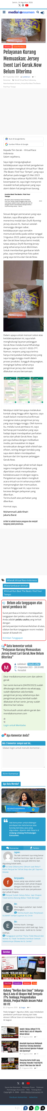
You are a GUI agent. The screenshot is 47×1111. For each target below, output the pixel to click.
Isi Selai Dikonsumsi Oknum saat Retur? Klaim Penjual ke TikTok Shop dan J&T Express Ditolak (22, 869)
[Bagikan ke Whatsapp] (37, 1108)
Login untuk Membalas (15, 725)
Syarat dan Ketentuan (12, 1087)
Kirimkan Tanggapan (13, 638)
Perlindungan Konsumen (16, 1090)
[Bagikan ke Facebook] (25, 1108)
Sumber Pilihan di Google (18, 144)
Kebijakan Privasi (28, 1087)
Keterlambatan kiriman (11, 83)
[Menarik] (5, 718)
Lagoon (17, 852)
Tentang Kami (36, 1090)
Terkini (36, 848)
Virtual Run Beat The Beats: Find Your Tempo (23, 593)
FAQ (28, 1090)
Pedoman (39, 1087)
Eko (15, 904)
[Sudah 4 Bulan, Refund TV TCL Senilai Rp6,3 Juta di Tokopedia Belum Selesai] (9, 1028)
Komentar (14, 848)
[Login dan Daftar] (42, 12)
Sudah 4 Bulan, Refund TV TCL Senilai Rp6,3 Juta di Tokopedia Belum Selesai (31, 1031)
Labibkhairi (26, 77)
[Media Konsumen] (21, 12)
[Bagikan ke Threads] (43, 1108)
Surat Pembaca (19, 47)
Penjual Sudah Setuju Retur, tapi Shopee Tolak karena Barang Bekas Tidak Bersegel (22, 896)
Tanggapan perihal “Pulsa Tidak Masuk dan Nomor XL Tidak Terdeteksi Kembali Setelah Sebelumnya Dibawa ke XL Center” (23, 939)
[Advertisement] (23, 111)
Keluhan (8, 47)
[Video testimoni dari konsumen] (23, 800)
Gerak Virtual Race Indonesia (25, 80)
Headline (17, 983)
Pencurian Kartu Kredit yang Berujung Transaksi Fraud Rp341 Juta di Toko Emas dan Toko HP (31, 1062)
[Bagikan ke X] (31, 1108)
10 (37, 1054)
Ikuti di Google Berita (17, 139)
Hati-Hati (8, 983)
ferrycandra (19, 878)
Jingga (23, 1007)
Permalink (22, 670)
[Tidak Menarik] (5, 721)
